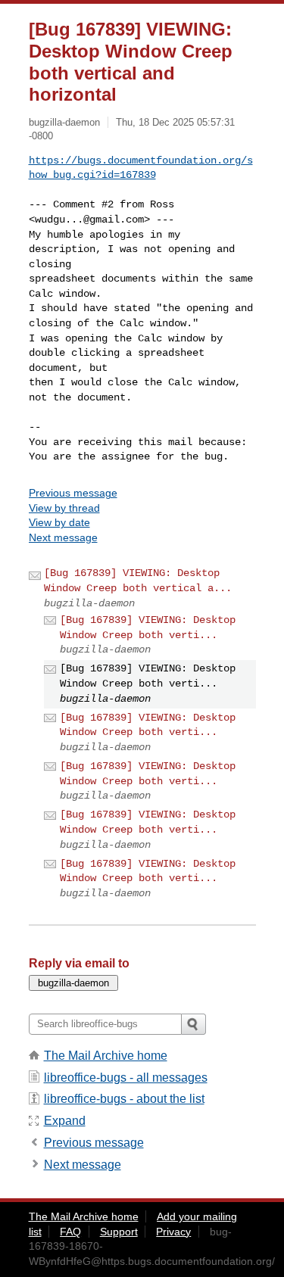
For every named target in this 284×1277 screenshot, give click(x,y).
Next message (63, 537)
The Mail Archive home (105, 1055)
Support (119, 1232)
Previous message (73, 493)
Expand (65, 1120)
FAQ (70, 1232)
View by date (59, 522)
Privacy (173, 1232)
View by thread (64, 508)
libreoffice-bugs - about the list (124, 1098)
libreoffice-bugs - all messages (126, 1077)
